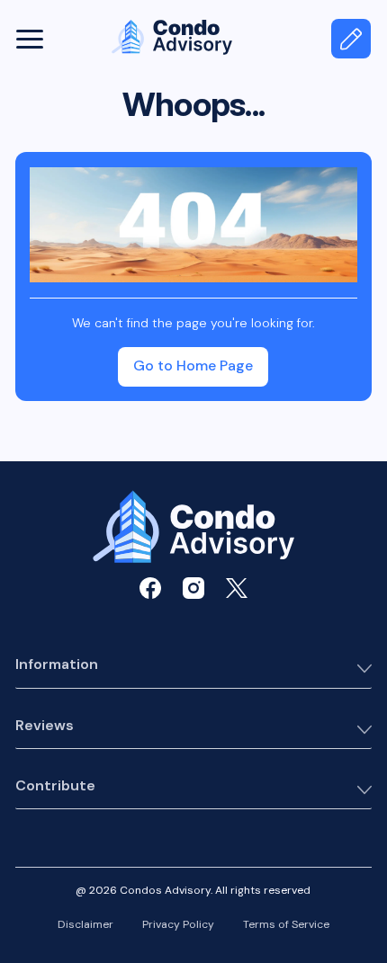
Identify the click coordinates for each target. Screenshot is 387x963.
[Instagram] (193, 588)
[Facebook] (150, 588)
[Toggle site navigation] (30, 38)
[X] (237, 588)
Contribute (55, 786)
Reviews (44, 726)
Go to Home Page (193, 365)
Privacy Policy (178, 925)
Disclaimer (85, 925)
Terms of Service (286, 925)
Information (56, 664)
